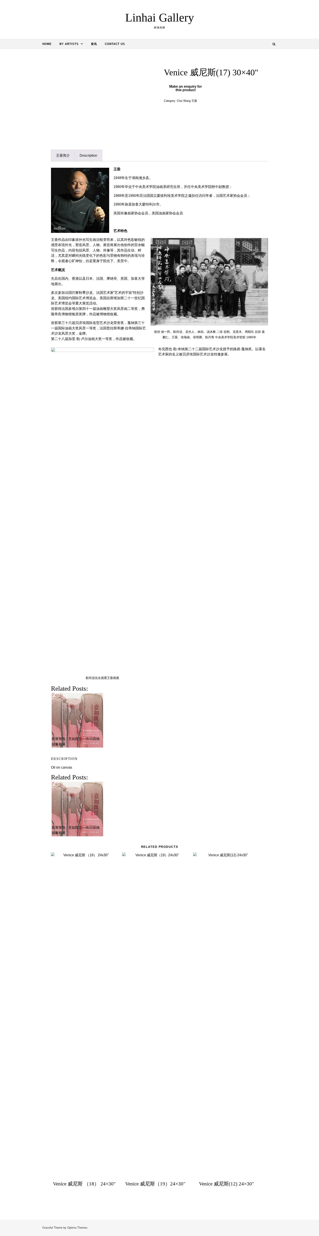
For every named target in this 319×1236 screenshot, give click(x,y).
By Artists (69, 44)
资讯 (94, 44)
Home (47, 44)
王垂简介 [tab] (63, 155)
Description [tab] (88, 155)
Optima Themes (77, 1227)
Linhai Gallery (159, 17)
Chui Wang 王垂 (187, 100)
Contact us (115, 44)
